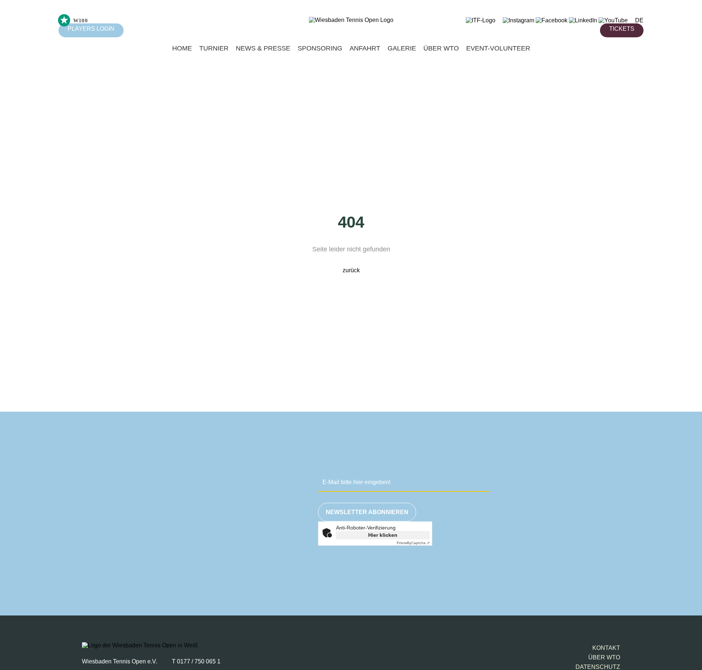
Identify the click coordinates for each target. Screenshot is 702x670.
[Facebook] (551, 20)
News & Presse (263, 48)
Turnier (214, 48)
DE (639, 20)
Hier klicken (382, 535)
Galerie (402, 48)
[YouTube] (613, 20)
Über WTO (441, 48)
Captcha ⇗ (413, 543)
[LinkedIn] (583, 20)
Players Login (91, 29)
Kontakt (606, 648)
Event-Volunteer (498, 48)
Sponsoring (320, 48)
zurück (351, 270)
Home (182, 48)
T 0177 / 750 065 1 (196, 661)
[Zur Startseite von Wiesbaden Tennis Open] (351, 20)
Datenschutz (597, 667)
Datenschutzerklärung (487, 570)
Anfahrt (365, 48)
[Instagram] (518, 20)
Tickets (621, 29)
